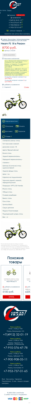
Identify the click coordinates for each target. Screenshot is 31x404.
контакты (26, 34)
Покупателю (6, 381)
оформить (21, 15)
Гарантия (7, 34)
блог (21, 34)
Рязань (9, 10)
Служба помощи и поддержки (15, 394)
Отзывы (26, 87)
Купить (11, 297)
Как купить (15, 34)
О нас (14, 381)
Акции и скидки (23, 381)
